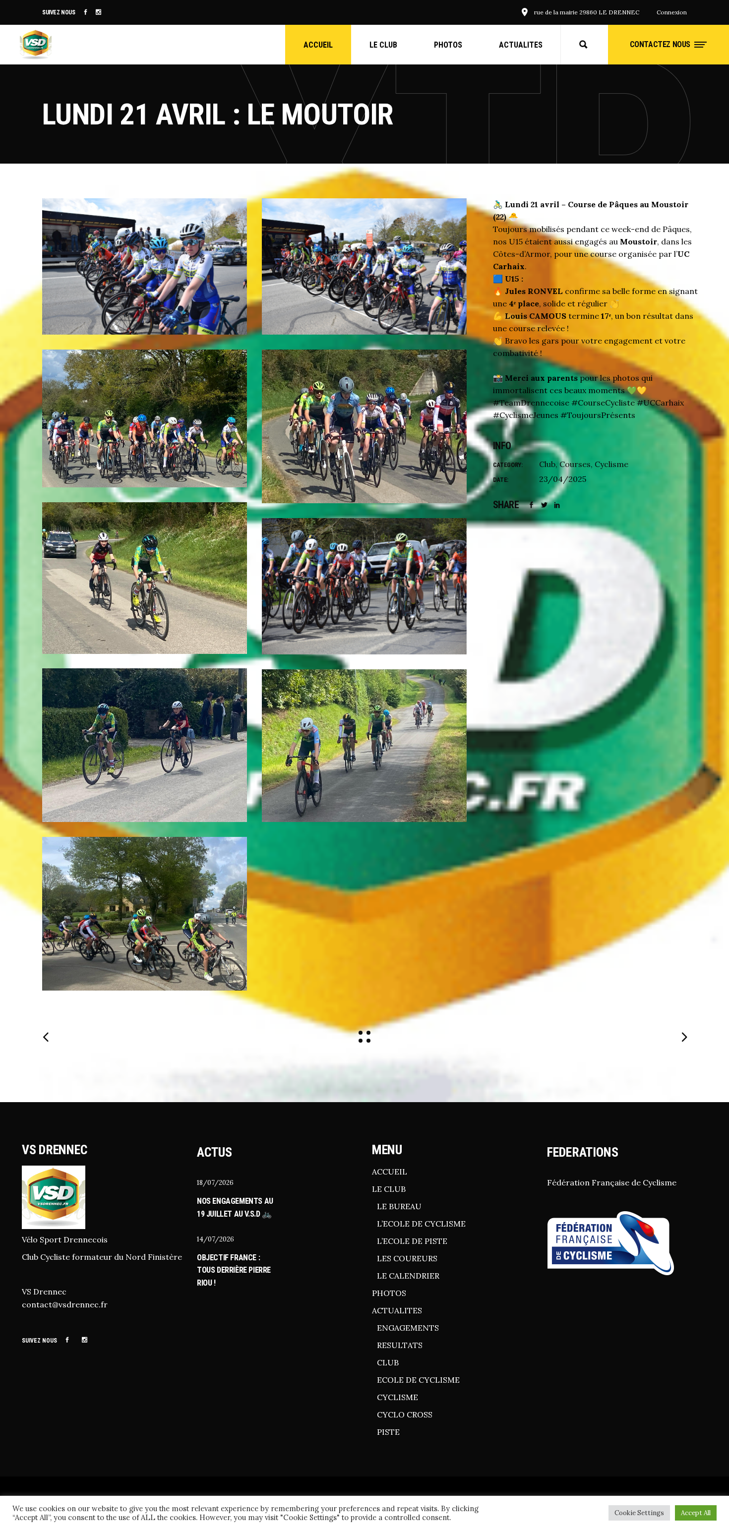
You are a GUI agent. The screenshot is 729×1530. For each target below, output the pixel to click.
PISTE (388, 1432)
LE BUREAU (399, 1206)
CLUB (388, 1362)
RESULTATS (400, 1345)
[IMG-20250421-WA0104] (144, 745)
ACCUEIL (389, 1172)
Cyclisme (611, 464)
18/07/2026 (215, 1182)
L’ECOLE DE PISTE (412, 1241)
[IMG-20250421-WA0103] (144, 578)
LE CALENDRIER (408, 1276)
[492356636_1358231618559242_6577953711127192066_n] (144, 266)
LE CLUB (389, 1189)
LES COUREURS (407, 1258)
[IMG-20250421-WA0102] (364, 426)
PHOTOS (389, 1293)
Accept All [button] (696, 1513)
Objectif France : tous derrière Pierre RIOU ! (234, 1270)
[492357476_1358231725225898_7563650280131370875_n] (364, 266)
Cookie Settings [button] (639, 1513)
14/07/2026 (215, 1239)
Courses (575, 464)
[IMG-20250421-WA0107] (144, 914)
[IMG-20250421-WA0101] (144, 418)
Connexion (672, 12)
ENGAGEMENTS (408, 1328)
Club (547, 464)
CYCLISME (397, 1397)
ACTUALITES (397, 1310)
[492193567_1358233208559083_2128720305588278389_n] (364, 586)
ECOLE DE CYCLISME (418, 1380)
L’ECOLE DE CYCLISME (421, 1224)
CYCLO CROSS (404, 1414)
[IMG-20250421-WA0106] (364, 745)
